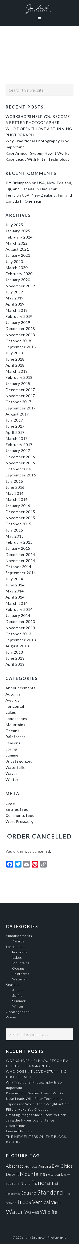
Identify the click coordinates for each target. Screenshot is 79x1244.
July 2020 (14, 261)
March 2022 (16, 243)
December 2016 (20, 457)
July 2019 (14, 292)
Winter (12, 779)
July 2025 (14, 224)
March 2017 (16, 438)
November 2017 (20, 395)
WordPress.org (19, 821)
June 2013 (14, 658)
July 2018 (14, 353)
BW (55, 1165)
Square (28, 1192)
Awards (12, 700)
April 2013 (14, 664)
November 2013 (20, 627)
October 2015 (18, 524)
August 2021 (17, 249)
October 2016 (18, 469)
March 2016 (16, 499)
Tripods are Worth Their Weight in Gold (38, 1104)
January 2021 (17, 255)
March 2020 (16, 267)
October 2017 (18, 401)
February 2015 (18, 542)
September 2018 (20, 347)
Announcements (20, 688)
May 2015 (14, 536)
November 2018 (20, 334)
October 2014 (18, 566)
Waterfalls (15, 767)
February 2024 (18, 237)
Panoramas (13, 1193)
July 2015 (14, 530)
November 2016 (20, 463)
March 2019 (16, 310)
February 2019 (18, 316)
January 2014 (17, 615)
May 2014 (14, 591)
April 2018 (14, 365)
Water (15, 1211)
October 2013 (18, 633)
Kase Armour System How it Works (37, 153)
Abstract (14, 1165)
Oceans (12, 730)
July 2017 (14, 420)
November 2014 (20, 560)
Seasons (12, 743)
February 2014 (18, 609)
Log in (11, 803)
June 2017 (14, 426)
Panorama (44, 1182)
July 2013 (14, 652)
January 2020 (17, 279)
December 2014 (20, 554)
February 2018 (18, 377)
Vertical (41, 1202)
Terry (10, 195)
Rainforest (15, 736)
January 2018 (17, 383)
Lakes (10, 712)
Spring (11, 749)
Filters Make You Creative (27, 1109)
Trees (24, 1201)
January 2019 (17, 322)
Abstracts (31, 1166)
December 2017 (20, 389)
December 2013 (20, 621)
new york (54, 1174)
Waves (11, 773)
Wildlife (49, 1212)
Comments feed (20, 815)
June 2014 (14, 585)
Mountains (15, 724)
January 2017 (17, 450)
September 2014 (20, 572)
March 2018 (16, 371)
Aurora (45, 1166)
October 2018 (18, 340)
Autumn (12, 694)
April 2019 (14, 304)
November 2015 (20, 517)
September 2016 (20, 475)
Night (25, 1183)
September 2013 (20, 640)
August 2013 (17, 646)
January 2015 (17, 548)
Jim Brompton (18, 183)
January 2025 (17, 231)
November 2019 (20, 286)
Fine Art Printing (19, 1131)
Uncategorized (19, 761)
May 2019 (14, 298)
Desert (12, 1174)
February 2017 (18, 444)
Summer (12, 755)
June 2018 (14, 359)
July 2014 (14, 579)
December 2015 (20, 511)
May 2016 (14, 493)
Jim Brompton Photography (39, 9)
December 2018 (20, 328)
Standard (50, 1192)
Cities (66, 1166)
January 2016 (17, 505)
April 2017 (14, 432)
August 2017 (17, 414)
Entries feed (16, 809)
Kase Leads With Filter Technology (37, 159)
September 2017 (20, 408)
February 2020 (18, 273)
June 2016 (14, 487)
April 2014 (14, 597)
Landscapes (16, 718)
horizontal (14, 706)
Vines (56, 1202)
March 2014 (16, 603)
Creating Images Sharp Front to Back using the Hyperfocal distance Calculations (36, 1120)
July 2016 (14, 481)
